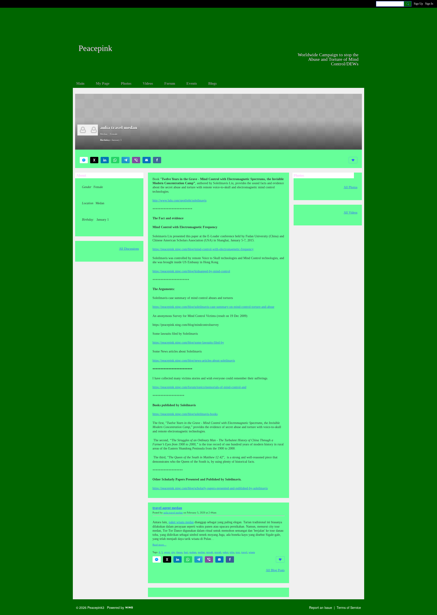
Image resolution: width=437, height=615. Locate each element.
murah (217, 552)
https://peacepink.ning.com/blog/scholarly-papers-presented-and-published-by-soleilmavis (210, 488)
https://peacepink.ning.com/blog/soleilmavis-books (185, 414)
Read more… (159, 545)
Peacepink (95, 48)
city (173, 552)
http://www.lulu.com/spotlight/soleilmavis (179, 200)
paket (225, 552)
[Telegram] (126, 160)
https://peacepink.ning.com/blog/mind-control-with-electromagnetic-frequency (203, 249)
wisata (252, 552)
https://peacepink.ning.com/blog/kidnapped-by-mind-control (191, 271)
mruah (209, 552)
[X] (94, 160)
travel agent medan (167, 508)
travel (244, 552)
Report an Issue (320, 607)
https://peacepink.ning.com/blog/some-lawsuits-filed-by (188, 342)
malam (192, 552)
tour (238, 552)
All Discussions (129, 248)
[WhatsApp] (115, 160)
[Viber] (136, 160)
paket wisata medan (181, 522)
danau (179, 552)
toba (232, 552)
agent (167, 552)
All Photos (350, 187)
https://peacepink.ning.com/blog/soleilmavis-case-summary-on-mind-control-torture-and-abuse (213, 307)
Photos (299, 175)
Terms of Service (349, 607)
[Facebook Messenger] (84, 160)
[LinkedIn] (105, 160)
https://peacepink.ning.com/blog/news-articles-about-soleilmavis (193, 360)
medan (201, 552)
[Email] (146, 160)
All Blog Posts (275, 570)
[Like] (353, 160)
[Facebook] (157, 160)
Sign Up (418, 3)
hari (186, 552)
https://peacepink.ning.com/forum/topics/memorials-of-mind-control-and (199, 387)
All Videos (350, 212)
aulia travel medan (173, 512)
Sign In (429, 3)
